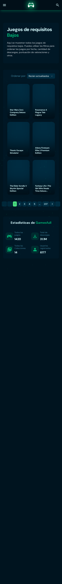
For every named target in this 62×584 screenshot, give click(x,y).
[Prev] (9, 203)
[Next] (52, 203)
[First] (4, 203)
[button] (41, 76)
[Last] (57, 203)
